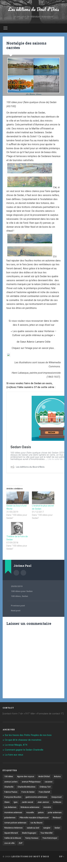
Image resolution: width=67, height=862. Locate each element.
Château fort (45, 787)
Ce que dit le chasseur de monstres (23, 739)
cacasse (48, 782)
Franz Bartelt (44, 792)
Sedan (25, 596)
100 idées (16, 596)
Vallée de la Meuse (12, 838)
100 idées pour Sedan (22, 591)
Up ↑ (61, 856)
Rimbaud (57, 818)
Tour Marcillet (47, 833)
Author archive (16, 573)
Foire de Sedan (28, 792)
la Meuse (57, 802)
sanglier (46, 828)
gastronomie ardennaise (36, 797)
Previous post (18, 605)
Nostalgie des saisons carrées (26, 45)
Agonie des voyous (25, 776)
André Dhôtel (44, 776)
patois (41, 812)
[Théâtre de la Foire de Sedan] (17, 528)
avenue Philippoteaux (31, 782)
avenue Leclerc (11, 782)
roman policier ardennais (15, 823)
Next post (15, 610)
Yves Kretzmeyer (50, 838)
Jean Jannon (43, 802)
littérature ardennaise (30, 807)
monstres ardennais (13, 812)
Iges (15, 802)
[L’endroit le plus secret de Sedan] (43, 497)
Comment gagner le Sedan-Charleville (24, 749)
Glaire (7, 802)
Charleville (8, 787)
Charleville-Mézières (26, 787)
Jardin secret (27, 802)
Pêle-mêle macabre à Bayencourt (34, 818)
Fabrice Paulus (10, 792)
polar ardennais (55, 812)
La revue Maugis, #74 (16, 744)
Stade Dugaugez (29, 833)
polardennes (9, 818)
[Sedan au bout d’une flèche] (17, 497)
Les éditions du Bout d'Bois (33, 9)
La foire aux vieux (14, 754)
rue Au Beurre (36, 823)
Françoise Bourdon (12, 797)
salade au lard (33, 828)
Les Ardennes (10, 807)
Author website (23, 573)
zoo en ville (9, 843)
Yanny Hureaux (31, 838)
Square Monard (11, 833)
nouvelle (30, 812)
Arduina (57, 776)
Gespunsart (56, 797)
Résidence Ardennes (13, 828)
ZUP (20, 843)
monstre (47, 807)
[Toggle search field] (62, 28)
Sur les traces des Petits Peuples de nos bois (28, 735)
